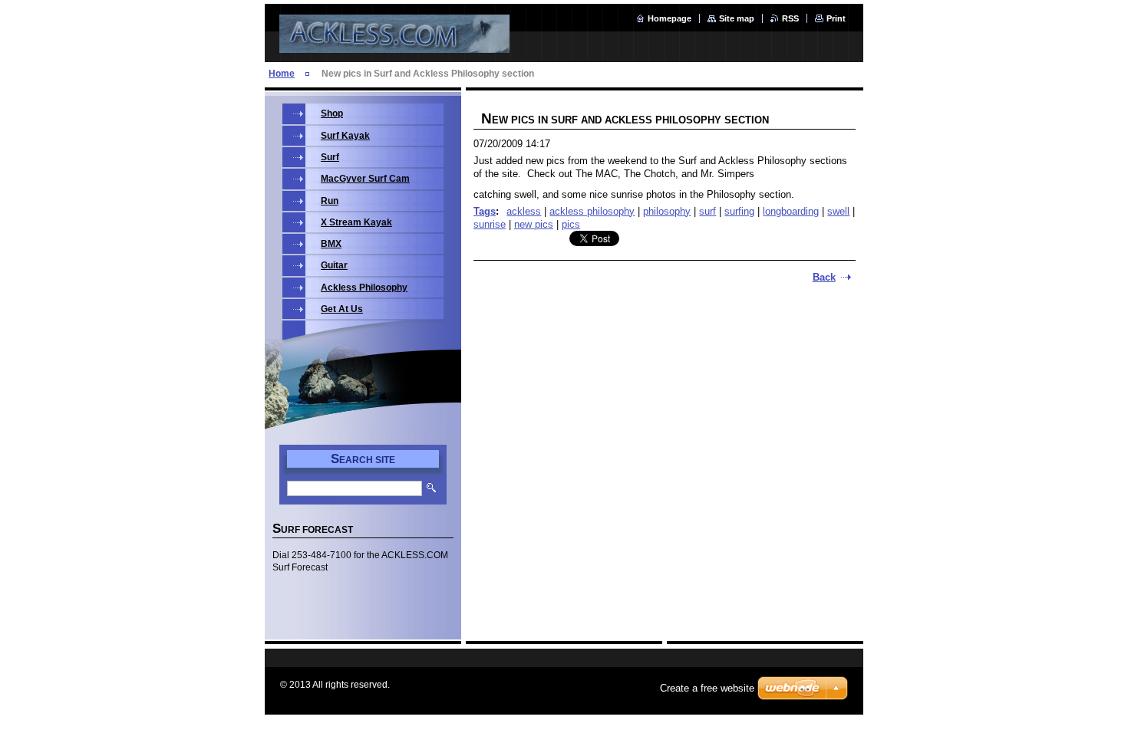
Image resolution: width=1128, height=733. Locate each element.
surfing (739, 211)
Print (836, 18)
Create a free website (707, 688)
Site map (736, 18)
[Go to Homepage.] (394, 44)
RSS (790, 18)
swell (838, 211)
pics (571, 224)
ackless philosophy (592, 211)
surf (707, 211)
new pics (533, 224)
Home (282, 73)
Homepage (669, 18)
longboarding (791, 211)
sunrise (489, 224)
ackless (523, 211)
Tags (484, 211)
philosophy (667, 211)
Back (824, 277)
